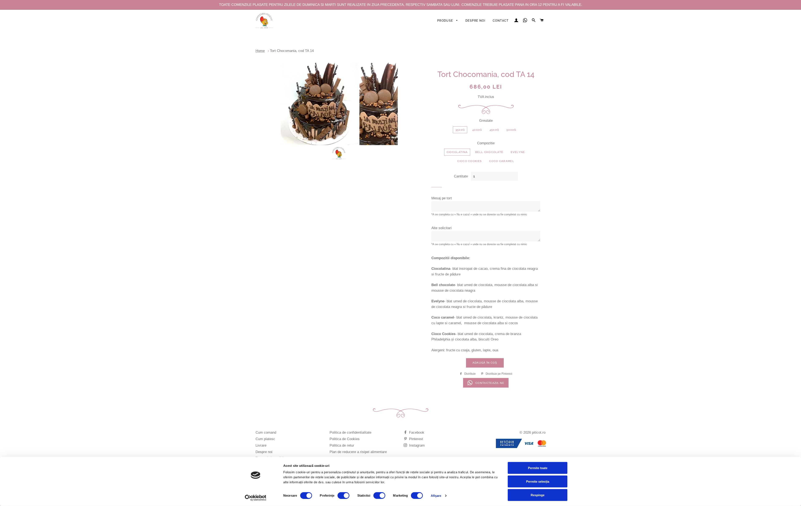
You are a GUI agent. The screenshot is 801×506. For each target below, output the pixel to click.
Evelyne (518, 152)
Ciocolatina (457, 152)
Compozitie (486, 143)
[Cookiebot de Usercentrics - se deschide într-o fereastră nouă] (255, 498)
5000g (511, 129)
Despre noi (475, 20)
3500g (460, 129)
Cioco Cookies (469, 161)
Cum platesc (265, 439)
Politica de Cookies (345, 439)
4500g (494, 129)
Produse (445, 20)
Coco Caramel (501, 161)
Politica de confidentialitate (350, 432)
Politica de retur (342, 445)
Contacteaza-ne (489, 382)
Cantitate (461, 176)
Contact (501, 20)
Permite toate (537, 468)
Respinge (537, 495)
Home (260, 51)
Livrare (261, 445)
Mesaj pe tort (441, 198)
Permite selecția (537, 481)
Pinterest (415, 439)
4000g (477, 129)
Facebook (416, 432)
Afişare (436, 495)
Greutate (486, 121)
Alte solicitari (441, 228)
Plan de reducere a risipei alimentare (358, 452)
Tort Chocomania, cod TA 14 (292, 51)
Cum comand (266, 432)
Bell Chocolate (489, 152)
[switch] (343, 495)
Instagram (416, 445)
